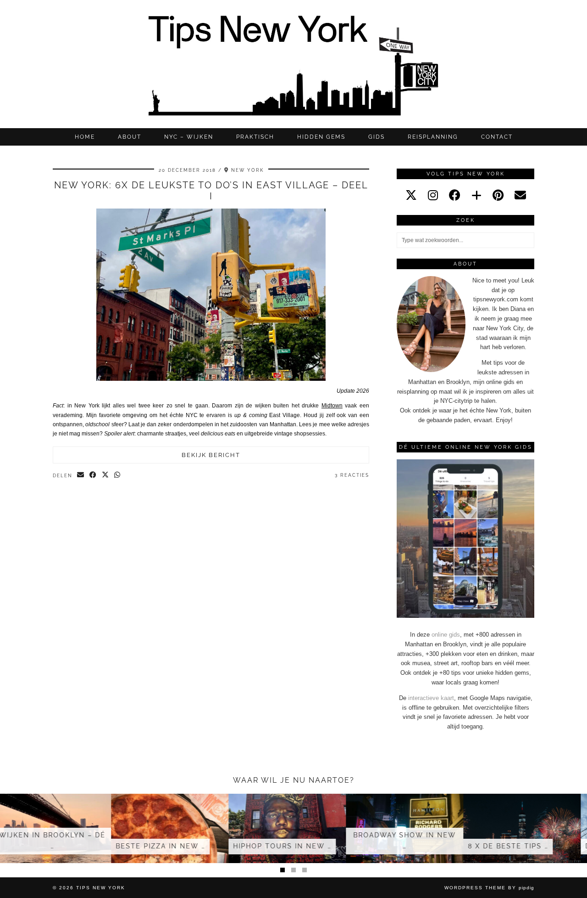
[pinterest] (498, 195)
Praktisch (255, 137)
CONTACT (497, 137)
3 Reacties (352, 475)
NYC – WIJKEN (188, 137)
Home (85, 137)
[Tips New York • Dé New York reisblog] (293, 64)
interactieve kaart (431, 698)
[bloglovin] (476, 195)
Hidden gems (321, 137)
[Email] (520, 195)
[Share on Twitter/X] (106, 475)
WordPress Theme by (489, 887)
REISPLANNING (433, 137)
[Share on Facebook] (93, 475)
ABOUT (129, 137)
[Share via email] (81, 475)
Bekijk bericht (211, 455)
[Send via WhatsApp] (117, 475)
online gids (446, 634)
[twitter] (411, 195)
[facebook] (454, 195)
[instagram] (433, 195)
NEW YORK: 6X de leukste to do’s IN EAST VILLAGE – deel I (211, 191)
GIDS (376, 137)
